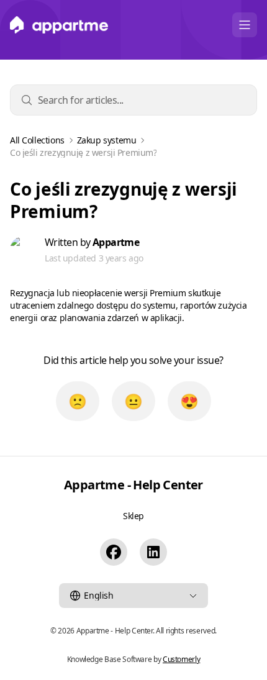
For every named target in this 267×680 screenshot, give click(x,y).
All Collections (37, 140)
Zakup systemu (107, 140)
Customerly (181, 659)
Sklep (133, 516)
